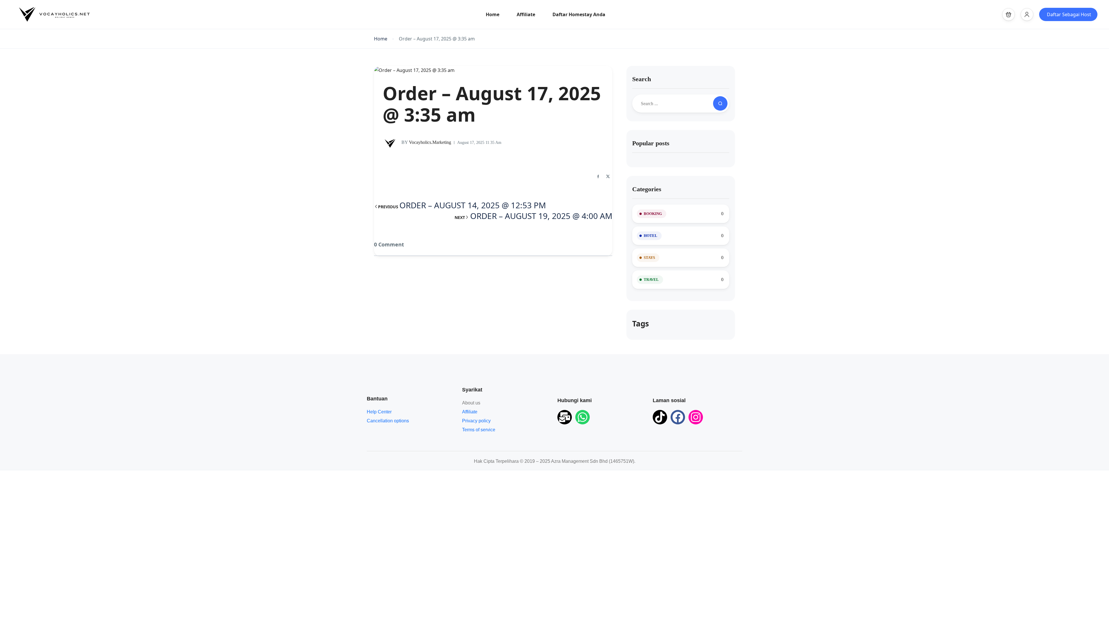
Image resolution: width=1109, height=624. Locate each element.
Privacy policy (476, 420)
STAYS (649, 257)
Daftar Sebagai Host (1069, 14)
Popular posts (650, 143)
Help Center (379, 411)
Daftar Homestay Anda (578, 14)
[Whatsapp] (582, 417)
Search (641, 79)
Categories (646, 189)
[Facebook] (678, 417)
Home (492, 14)
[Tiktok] (660, 417)
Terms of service (478, 429)
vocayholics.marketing (426, 142)
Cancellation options (388, 420)
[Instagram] (696, 417)
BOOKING (653, 213)
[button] (1008, 14)
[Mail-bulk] (564, 417)
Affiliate (526, 14)
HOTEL (650, 235)
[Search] (720, 103)
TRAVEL (651, 279)
